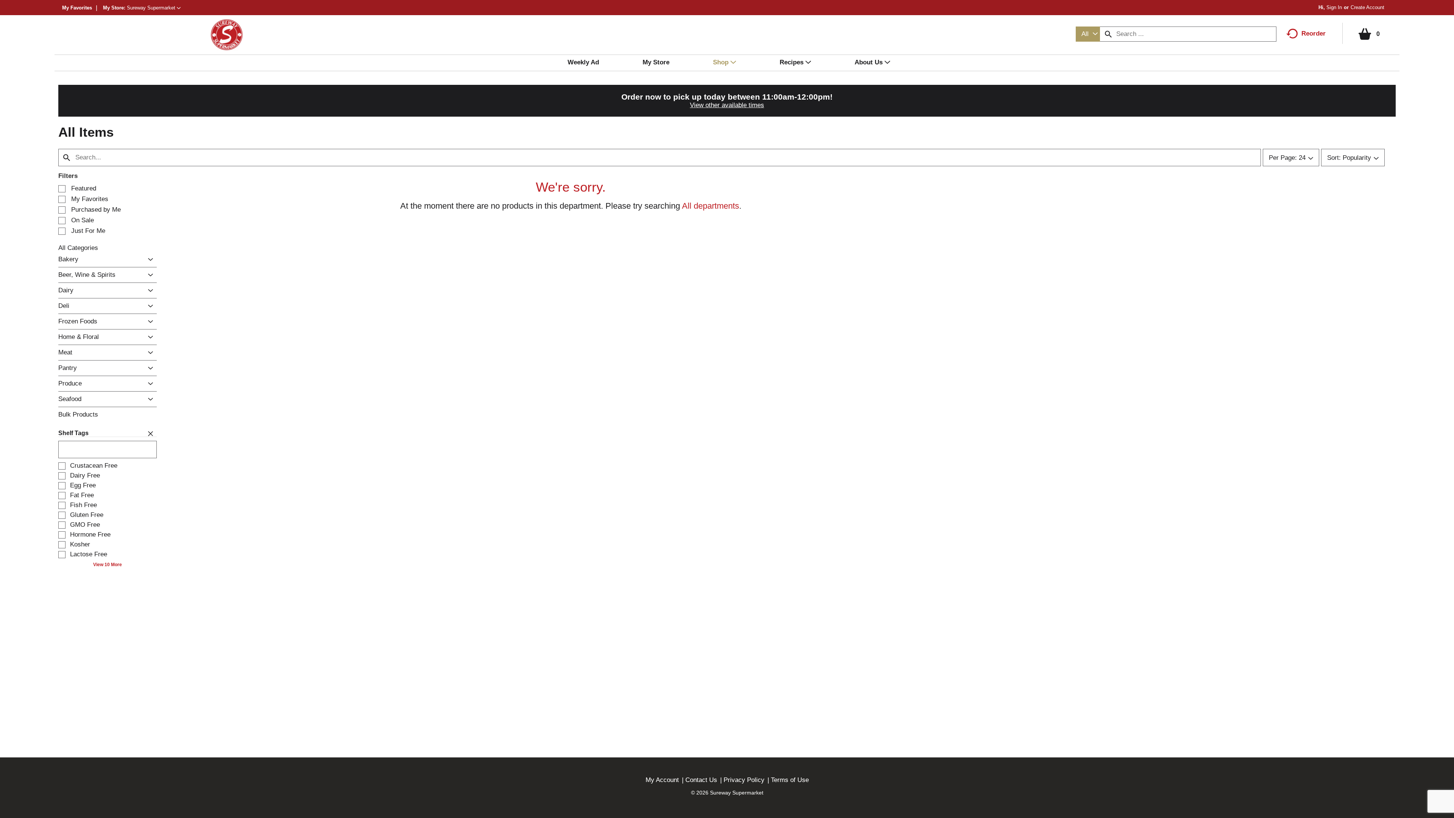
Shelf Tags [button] (73, 433)
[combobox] (1088, 34)
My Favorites (77, 8)
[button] (154, 8)
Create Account (1367, 7)
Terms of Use (790, 780)
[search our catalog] (1108, 34)
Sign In (1334, 7)
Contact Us (701, 780)
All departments (710, 206)
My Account (662, 780)
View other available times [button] (727, 105)
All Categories (78, 247)
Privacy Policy (744, 780)
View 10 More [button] (107, 564)
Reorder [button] (1313, 33)
